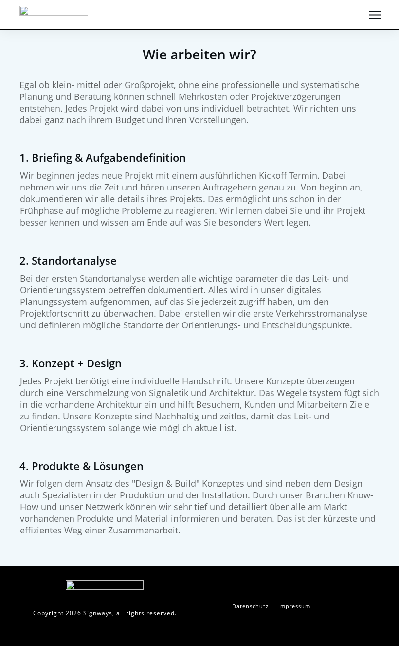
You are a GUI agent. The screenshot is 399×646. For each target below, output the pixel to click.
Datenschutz (250, 605)
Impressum (294, 605)
